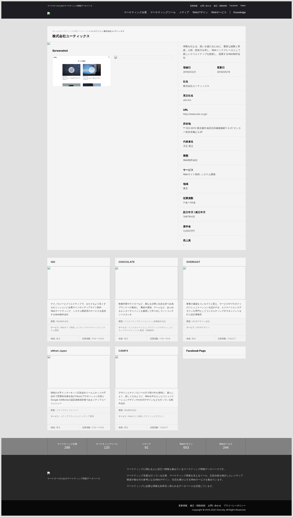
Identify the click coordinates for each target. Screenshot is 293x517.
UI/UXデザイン (203, 327)
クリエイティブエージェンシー (138, 321)
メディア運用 (88, 416)
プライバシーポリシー (235, 505)
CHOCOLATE (127, 261)
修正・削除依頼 (220, 6)
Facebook (233, 6)
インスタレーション (137, 327)
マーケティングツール (163, 12)
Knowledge (239, 12)
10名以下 (232, 338)
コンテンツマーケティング (88, 327)
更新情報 (194, 6)
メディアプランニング (70, 416)
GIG (53, 261)
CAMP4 (123, 350)
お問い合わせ (205, 6)
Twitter (243, 6)
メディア (184, 12)
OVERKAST (193, 261)
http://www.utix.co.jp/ (195, 114)
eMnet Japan (59, 350)
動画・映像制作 (147, 330)
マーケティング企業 (135, 12)
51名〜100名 (98, 338)
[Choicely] (48, 12)
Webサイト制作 (191, 174)
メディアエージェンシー (67, 410)
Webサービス (219, 12)
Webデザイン (200, 12)
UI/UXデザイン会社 (201, 321)
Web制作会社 (190, 160)
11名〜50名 (189, 202)
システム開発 (208, 174)
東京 (185, 188)
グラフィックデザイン (158, 327)
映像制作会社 (160, 321)
